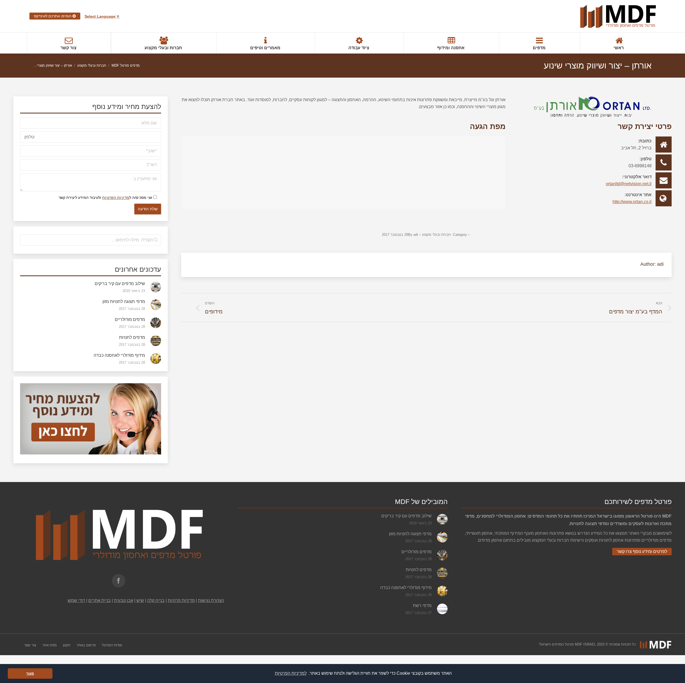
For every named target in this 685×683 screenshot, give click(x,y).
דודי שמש (76, 600)
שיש (140, 600)
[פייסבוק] (118, 580)
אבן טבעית (123, 600)
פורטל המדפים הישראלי (556, 644)
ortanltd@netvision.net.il (629, 183)
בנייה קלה (156, 600)
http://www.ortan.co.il (632, 201)
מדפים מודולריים (130, 319)
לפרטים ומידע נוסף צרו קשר (642, 551)
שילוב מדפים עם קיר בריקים (120, 283)
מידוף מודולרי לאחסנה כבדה (119, 355)
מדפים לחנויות (132, 337)
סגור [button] (30, 673)
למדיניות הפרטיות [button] (291, 673)
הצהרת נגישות (211, 600)
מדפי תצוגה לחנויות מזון (123, 301)
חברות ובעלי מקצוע (91, 65)
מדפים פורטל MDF (126, 65)
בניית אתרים (99, 600)
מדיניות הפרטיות (115, 197)
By (413, 235)
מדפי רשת (422, 605)
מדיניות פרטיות (181, 600)
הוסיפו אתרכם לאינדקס (53, 16)
